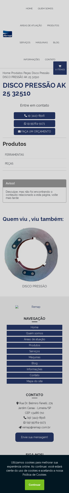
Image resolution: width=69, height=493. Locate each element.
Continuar (34, 484)
